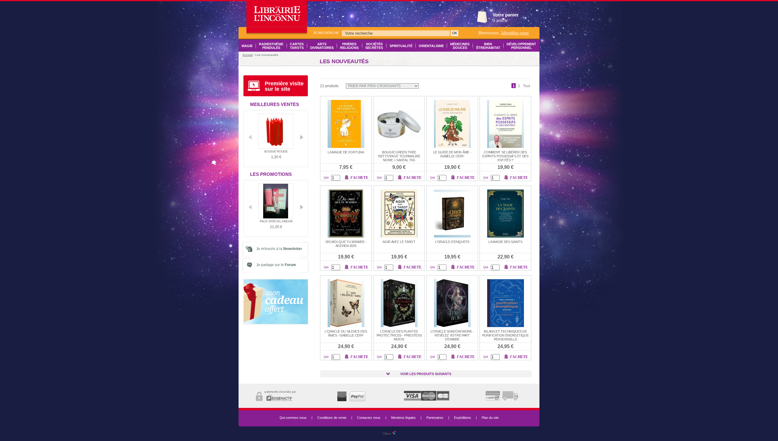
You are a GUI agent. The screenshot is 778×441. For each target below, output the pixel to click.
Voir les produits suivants (425, 374)
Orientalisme (431, 46)
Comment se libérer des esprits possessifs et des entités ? (505, 156)
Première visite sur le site (284, 86)
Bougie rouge (275, 151)
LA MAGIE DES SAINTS (505, 242)
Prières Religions (349, 46)
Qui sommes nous (293, 417)
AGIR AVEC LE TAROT (399, 242)
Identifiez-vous (515, 32)
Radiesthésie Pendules (271, 46)
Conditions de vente (331, 417)
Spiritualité (401, 46)
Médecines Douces (460, 46)
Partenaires (434, 417)
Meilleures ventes (274, 104)
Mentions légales (403, 417)
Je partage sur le (276, 265)
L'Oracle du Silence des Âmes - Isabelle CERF (346, 333)
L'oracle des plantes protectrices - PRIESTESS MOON (399, 335)
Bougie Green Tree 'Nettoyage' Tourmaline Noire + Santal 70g (399, 156)
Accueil (248, 54)
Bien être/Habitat (488, 46)
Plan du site (490, 417)
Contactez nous (368, 417)
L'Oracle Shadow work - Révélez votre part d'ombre (452, 335)
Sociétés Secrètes (374, 46)
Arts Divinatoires (322, 46)
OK (454, 33)
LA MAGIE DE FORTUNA (346, 152)
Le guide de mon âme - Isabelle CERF (452, 154)
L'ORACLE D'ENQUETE (452, 242)
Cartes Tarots (297, 46)
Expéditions (462, 417)
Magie (247, 46)
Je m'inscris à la (279, 249)
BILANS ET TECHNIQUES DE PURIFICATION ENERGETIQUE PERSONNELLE (505, 335)
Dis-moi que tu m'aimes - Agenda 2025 (346, 244)
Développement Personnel (521, 46)
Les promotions (271, 174)
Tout (526, 86)
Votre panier (505, 14)
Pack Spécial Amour (276, 221)
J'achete (359, 178)
